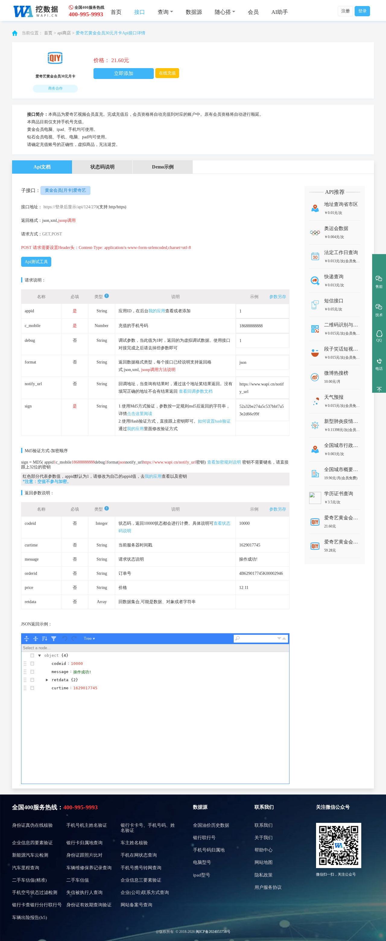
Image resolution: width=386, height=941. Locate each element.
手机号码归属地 (209, 850)
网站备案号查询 (136, 904)
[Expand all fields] (26, 639)
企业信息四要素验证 (32, 842)
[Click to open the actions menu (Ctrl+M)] (32, 655)
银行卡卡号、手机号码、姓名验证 (148, 828)
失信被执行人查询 (84, 892)
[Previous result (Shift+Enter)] (284, 638)
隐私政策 (264, 875)
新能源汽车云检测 (30, 855)
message (60, 671)
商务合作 (55, 88)
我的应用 (156, 311)
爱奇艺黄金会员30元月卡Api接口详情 (110, 33)
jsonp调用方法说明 (158, 369)
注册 (345, 11)
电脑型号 (202, 862)
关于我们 (264, 837)
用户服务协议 (268, 887)
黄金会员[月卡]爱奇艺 (65, 190)
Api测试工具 (36, 262)
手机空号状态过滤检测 (34, 892)
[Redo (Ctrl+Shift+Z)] (74, 639)
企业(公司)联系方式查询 (145, 892)
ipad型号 (201, 875)
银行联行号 (204, 837)
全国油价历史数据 (211, 825)
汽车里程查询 (25, 867)
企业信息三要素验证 (141, 880)
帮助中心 (264, 850)
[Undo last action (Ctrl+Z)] (65, 639)
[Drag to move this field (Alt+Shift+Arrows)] (25, 663)
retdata (60, 680)
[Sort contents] (45, 639)
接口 (139, 12)
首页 (116, 12)
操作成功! (82, 672)
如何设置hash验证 (214, 421)
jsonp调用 (67, 220)
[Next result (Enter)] (279, 638)
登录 (362, 11)
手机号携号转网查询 (141, 867)
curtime (60, 688)
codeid (59, 663)
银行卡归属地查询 (84, 842)
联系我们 (264, 825)
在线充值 (167, 73)
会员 (253, 12)
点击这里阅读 (139, 413)
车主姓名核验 (134, 842)
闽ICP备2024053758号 (213, 932)
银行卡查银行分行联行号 (37, 904)
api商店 (64, 33)
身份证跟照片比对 (84, 855)
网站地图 (264, 862)
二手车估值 (77, 880)
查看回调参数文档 (196, 391)
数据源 (194, 12)
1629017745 (85, 688)
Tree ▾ (89, 638)
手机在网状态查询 (139, 855)
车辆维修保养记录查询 (89, 867)
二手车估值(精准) (29, 880)
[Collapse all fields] (36, 639)
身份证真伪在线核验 (32, 825)
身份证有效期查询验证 (89, 904)
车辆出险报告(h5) (29, 917)
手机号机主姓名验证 (86, 825)
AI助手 (279, 12)
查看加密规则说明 (224, 462)
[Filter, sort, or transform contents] (54, 639)
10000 (77, 663)
